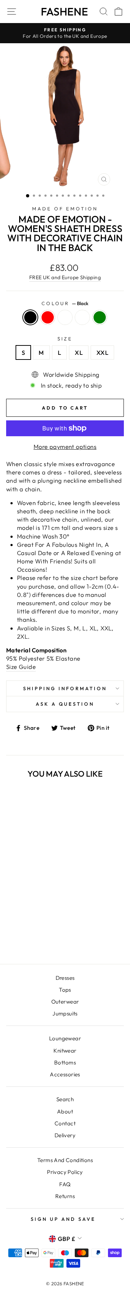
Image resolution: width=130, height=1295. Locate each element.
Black (30, 317)
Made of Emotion (65, 208)
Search (65, 1099)
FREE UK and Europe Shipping (65, 277)
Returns (65, 1196)
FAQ (64, 1184)
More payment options (65, 446)
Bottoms (65, 1062)
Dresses (65, 977)
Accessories (65, 1074)
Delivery (65, 1135)
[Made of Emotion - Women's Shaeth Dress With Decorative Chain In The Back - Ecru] (28, 939)
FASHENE (64, 11)
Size (65, 338)
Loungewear (65, 1038)
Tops (65, 989)
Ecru (65, 317)
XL (79, 352)
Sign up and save (63, 1219)
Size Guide (21, 666)
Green (99, 317)
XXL (102, 352)
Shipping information (65, 688)
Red (47, 317)
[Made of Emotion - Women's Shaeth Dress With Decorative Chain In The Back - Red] (20, 939)
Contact (65, 1123)
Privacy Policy (65, 1172)
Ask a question (65, 704)
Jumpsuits (65, 1013)
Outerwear (65, 1001)
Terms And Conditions (65, 1160)
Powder (82, 317)
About (65, 1111)
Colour (65, 303)
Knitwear (64, 1050)
